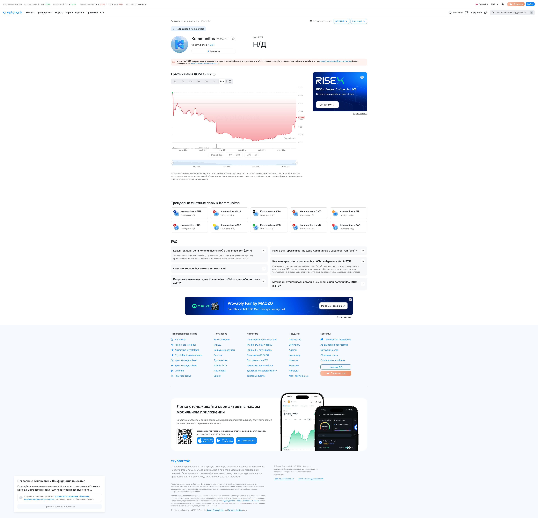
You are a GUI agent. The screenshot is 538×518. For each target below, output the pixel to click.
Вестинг (218, 355)
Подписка (518, 4)
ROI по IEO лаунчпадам (259, 350)
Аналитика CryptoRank (187, 350)
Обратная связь (329, 355)
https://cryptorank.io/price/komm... (204, 63)
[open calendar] (230, 81)
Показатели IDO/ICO (258, 355)
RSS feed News (183, 375)
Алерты (293, 350)
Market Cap (216, 155)
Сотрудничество (329, 350)
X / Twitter (180, 339)
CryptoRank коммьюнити (188, 355)
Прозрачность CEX (257, 360)
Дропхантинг (221, 360)
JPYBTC (234, 155)
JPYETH (252, 155)
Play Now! (357, 21)
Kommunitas (190, 21)
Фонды (217, 344)
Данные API (336, 367)
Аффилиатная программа (334, 344)
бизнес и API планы (251, 501)
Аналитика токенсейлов (260, 365)
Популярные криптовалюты (262, 339)
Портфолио (295, 339)
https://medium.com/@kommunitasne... (335, 61)
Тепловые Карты (256, 375)
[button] (205, 440)
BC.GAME (339, 21)
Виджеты (294, 365)
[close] (362, 77)
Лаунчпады (220, 370)
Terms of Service (235, 510)
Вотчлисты (294, 344)
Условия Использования (66, 496)
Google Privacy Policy (215, 510)
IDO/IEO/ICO (220, 365)
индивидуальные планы (232, 501)
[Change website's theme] (503, 4)
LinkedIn (179, 370)
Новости (293, 360)
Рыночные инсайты (185, 344)
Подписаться (338, 373)
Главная (175, 21)
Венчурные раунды (224, 350)
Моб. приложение (299, 375)
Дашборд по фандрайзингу (262, 370)
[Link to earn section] (485, 12)
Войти (530, 4)
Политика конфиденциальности (311, 479)
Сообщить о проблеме (332, 360)
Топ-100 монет (222, 339)
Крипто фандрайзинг (186, 360)
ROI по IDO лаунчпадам (259, 344)
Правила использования (284, 479)
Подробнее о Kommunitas (190, 28)
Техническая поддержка (337, 339)
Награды (294, 370)
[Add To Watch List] (233, 38)
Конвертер (295, 355)
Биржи (217, 375)
